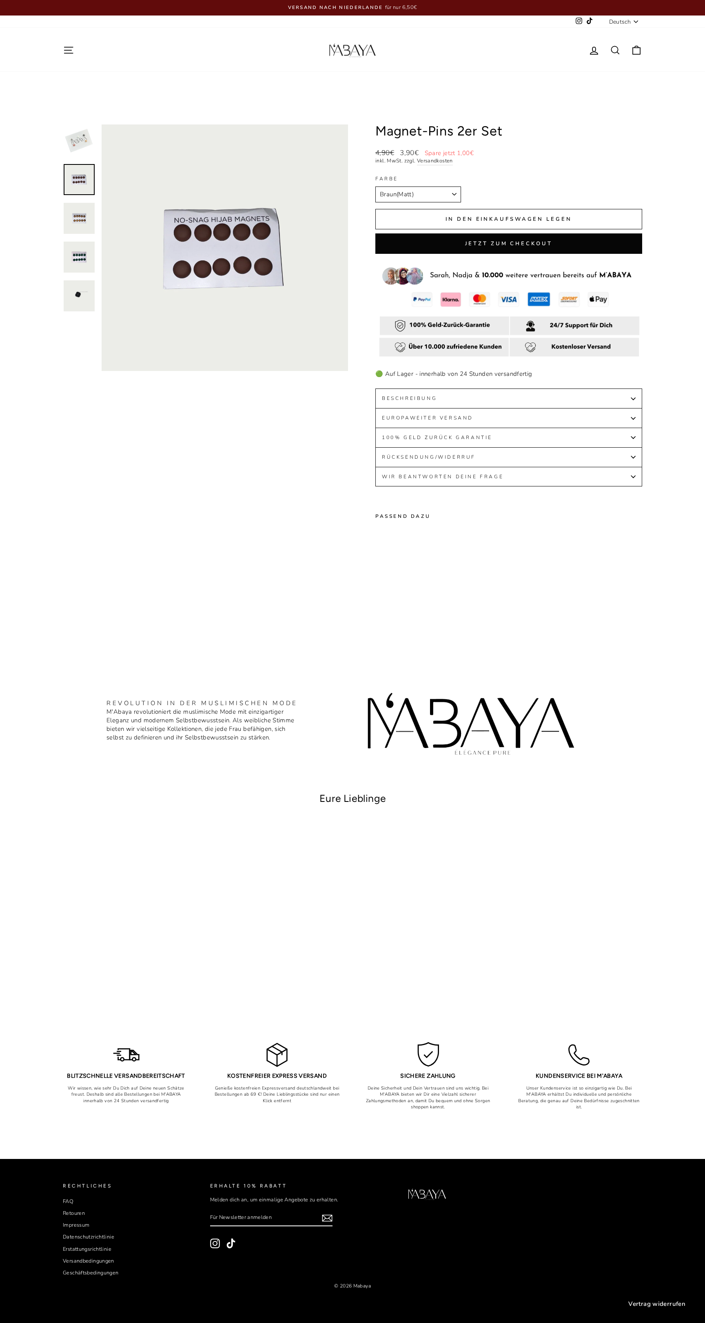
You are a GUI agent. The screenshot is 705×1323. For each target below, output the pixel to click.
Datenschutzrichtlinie (88, 1237)
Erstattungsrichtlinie (87, 1249)
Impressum (76, 1225)
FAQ (68, 1201)
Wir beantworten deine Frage (442, 476)
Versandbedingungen (88, 1261)
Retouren (74, 1213)
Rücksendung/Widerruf (430, 457)
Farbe (386, 178)
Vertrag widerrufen (656, 1304)
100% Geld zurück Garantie (437, 437)
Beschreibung (409, 398)
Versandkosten (435, 161)
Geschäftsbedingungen (91, 1272)
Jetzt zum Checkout (508, 243)
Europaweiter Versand (427, 418)
